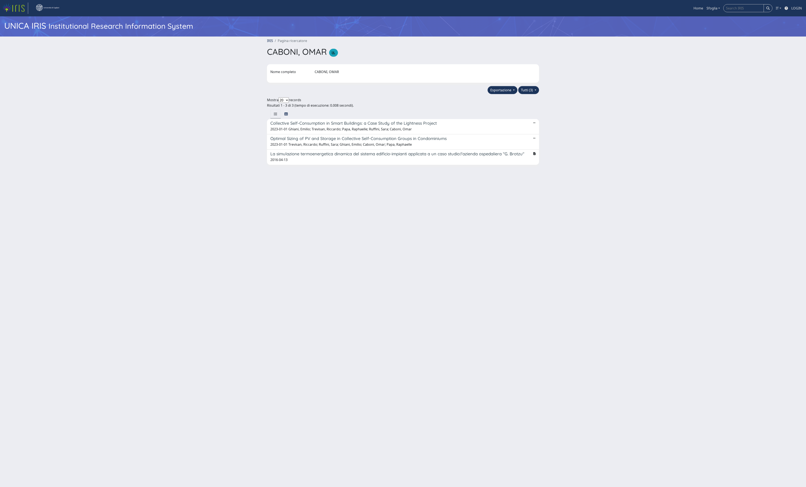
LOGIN (796, 8)
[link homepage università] (47, 8)
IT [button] (777, 8)
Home (698, 8)
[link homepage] (15, 8)
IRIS (270, 40)
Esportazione (501, 90)
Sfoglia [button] (712, 8)
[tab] (275, 114)
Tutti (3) (527, 90)
